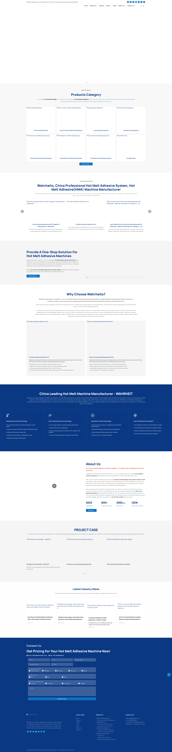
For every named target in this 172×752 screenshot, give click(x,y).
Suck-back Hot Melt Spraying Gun (101, 158)
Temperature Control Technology (16, 421)
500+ (104, 502)
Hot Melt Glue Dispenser (131, 130)
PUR (48, 677)
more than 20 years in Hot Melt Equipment (86, 22)
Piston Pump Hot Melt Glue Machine (71, 130)
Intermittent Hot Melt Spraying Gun (71, 158)
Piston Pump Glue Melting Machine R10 (101, 357)
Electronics (73, 670)
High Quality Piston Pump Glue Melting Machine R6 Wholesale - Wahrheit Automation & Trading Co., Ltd (86, 225)
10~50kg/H (50, 683)
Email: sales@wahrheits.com (37, 655)
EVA (32, 677)
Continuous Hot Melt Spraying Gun (41, 158)
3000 (121, 502)
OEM (135, 502)
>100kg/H (82, 683)
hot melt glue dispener (129, 99)
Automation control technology (101, 421)
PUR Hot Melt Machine (41, 130)
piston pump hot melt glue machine (114, 99)
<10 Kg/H (33, 683)
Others (85, 670)
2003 (89, 502)
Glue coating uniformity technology (60, 421)
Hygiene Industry (35, 670)
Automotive (60, 670)
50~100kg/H (67, 683)
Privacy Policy (70, 750)
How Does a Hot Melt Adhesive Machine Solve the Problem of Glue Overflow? (40, 618)
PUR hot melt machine (98, 99)
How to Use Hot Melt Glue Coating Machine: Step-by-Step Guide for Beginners (129, 618)
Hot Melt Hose (131, 158)
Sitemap (62, 750)
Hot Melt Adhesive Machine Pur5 (46, 224)
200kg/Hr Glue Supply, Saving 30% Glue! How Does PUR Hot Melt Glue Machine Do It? (70, 618)
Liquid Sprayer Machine (101, 130)
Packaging (46, 670)
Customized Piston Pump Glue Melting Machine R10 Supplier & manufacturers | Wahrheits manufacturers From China (126, 225)
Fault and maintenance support (143, 421)
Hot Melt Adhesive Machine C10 (39, 357)
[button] (85, 82)
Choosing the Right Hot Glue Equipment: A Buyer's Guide (97, 619)
